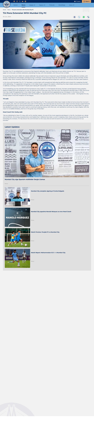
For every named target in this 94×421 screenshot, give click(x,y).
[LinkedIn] (25, 1)
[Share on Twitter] (79, 17)
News (6, 183)
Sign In (87, 1)
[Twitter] (19, 1)
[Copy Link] (88, 17)
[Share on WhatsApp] (83, 17)
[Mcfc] (6, 4)
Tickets (78, 1)
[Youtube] (22, 1)
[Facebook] (14, 1)
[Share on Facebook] (74, 17)
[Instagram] (17, 1)
